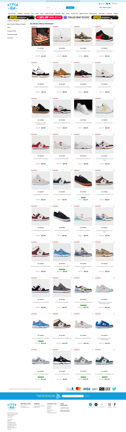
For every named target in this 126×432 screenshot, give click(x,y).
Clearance (109, 13)
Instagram (109, 406)
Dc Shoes (32, 21)
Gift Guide (102, 13)
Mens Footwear (45, 21)
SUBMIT (87, 396)
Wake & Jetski (49, 13)
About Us (49, 407)
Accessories (74, 13)
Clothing (19, 13)
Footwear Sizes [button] (11, 31)
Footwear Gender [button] (12, 34)
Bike (63, 13)
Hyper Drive (96, 406)
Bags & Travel (84, 13)
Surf (32, 13)
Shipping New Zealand (39, 406)
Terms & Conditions (64, 408)
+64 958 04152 (105, 8)
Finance (49, 411)
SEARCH (70, 7)
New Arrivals (12, 13)
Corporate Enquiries (52, 412)
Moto (67, 13)
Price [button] (8, 27)
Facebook (115, 406)
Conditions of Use (64, 407)
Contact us (49, 406)
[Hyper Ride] (25, 7)
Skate (37, 13)
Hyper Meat (101, 406)
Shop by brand (64, 411)
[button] (101, 4)
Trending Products (25, 407)
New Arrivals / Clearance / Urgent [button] (16, 24)
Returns (49, 408)
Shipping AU (37, 407)
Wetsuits (57, 13)
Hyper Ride (90, 406)
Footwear (27, 13)
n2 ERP (39, 389)
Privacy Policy (50, 410)
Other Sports (93, 13)
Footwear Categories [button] (13, 20)
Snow (42, 13)
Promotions (23, 406)
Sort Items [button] (10, 38)
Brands (116, 13)
